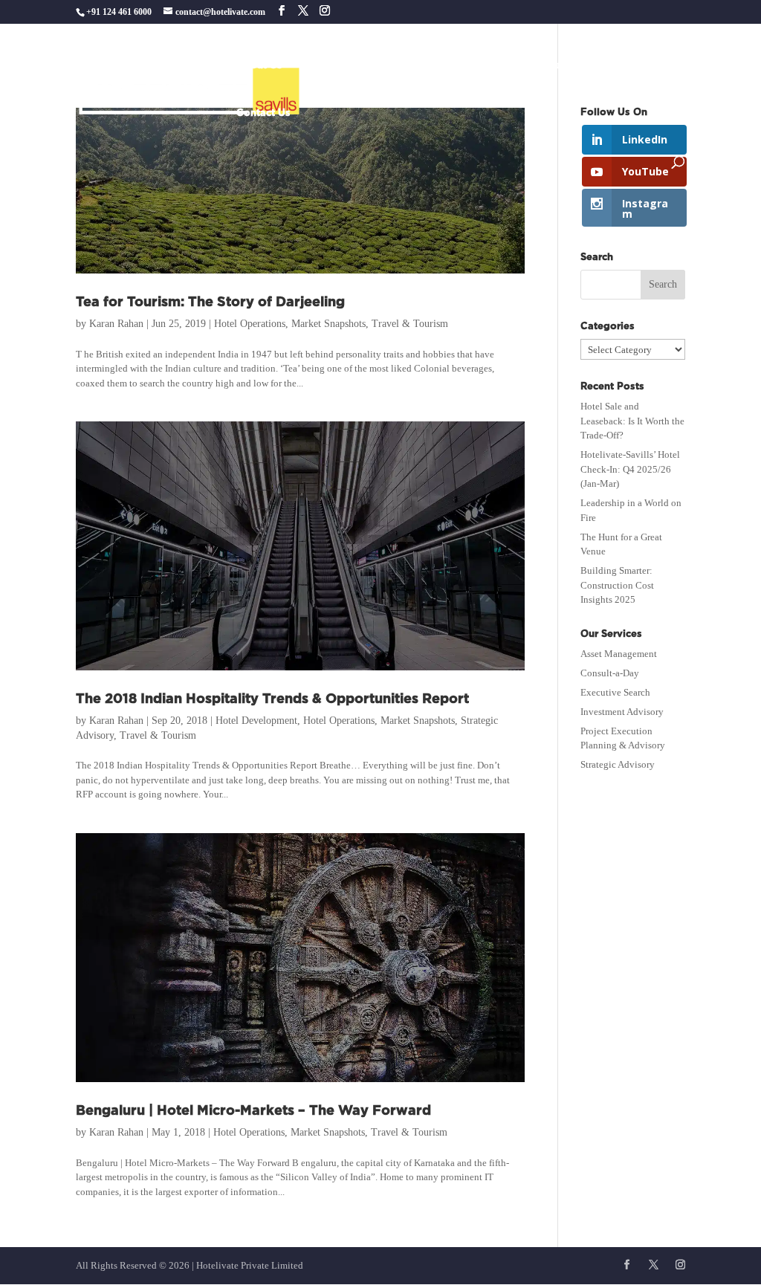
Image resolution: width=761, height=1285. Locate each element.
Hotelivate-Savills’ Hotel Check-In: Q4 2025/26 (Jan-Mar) (630, 469)
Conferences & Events (451, 66)
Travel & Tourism (410, 323)
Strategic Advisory (617, 764)
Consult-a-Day (609, 673)
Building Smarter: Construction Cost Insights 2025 (617, 585)
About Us (259, 66)
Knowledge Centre (570, 66)
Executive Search (615, 692)
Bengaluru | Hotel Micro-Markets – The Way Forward (253, 1111)
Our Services (332, 66)
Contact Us (263, 113)
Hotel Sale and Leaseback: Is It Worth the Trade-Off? (632, 421)
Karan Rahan (116, 323)
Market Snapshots (328, 323)
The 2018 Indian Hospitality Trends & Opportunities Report (272, 699)
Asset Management (618, 653)
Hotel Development (256, 720)
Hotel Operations (249, 323)
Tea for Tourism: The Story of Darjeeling (210, 302)
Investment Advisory (622, 711)
